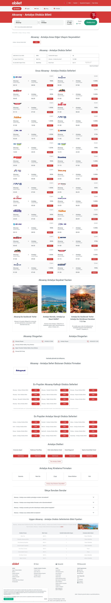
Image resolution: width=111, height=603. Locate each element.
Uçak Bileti (58, 570)
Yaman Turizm (37, 570)
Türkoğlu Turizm (37, 575)
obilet (61, 526)
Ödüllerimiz (58, 585)
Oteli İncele (21, 456)
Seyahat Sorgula (85, 3)
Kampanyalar (15, 581)
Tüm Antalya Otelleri (55, 461)
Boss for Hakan (37, 576)
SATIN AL (50, 85)
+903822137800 (48, 341)
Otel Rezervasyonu (60, 571)
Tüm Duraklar (15, 575)
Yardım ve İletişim (59, 586)
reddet (17, 592)
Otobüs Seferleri (15, 573)
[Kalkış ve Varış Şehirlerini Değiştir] (38, 22)
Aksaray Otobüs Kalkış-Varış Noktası (24, 344)
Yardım (75, 3)
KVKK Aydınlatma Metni (61, 578)
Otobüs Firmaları (15, 576)
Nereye (43, 21)
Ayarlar (45, 598)
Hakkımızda (58, 576)
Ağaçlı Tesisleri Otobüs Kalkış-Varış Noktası (26, 348)
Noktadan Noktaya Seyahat (40, 573)
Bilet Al (13, 571)
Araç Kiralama (59, 573)
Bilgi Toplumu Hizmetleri (61, 580)
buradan (14, 596)
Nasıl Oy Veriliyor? (94, 66)
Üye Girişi (95, 3)
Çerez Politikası (59, 581)
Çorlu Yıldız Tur (37, 571)
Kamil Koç (38, 62)
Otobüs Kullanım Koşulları (61, 583)
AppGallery (80, 573)
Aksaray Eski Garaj (20, 351)
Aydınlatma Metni (7, 593)
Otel (37, 8)
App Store (80, 570)
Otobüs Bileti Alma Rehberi (18, 580)
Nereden (18, 21)
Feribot (57, 8)
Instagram (80, 581)
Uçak (27, 8)
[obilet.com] (20, 4)
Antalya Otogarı (64, 341)
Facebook (80, 579)
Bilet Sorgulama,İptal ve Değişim (59, 589)
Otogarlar (14, 578)
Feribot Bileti (58, 575)
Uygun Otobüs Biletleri (17, 570)
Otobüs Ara (91, 22)
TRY (69, 3)
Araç (46, 8)
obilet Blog (80, 582)
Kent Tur (38, 59)
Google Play (81, 571)
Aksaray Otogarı (19, 341)
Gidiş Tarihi (69, 21)
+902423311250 (94, 341)
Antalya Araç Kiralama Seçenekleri (55, 483)
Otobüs (17, 8)
